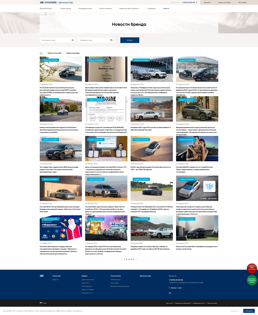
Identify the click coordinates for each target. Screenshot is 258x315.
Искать (130, 40)
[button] (184, 2)
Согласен (249, 311)
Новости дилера (73, 53)
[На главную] (48, 2)
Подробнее (234, 311)
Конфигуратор (65, 8)
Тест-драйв (242, 2)
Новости (166, 8)
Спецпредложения (85, 8)
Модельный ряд (45, 8)
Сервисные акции (88, 279)
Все (41, 53)
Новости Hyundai (54, 53)
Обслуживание (87, 286)
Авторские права (212, 303)
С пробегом (151, 8)
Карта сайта (169, 303)
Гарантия (85, 283)
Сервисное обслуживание (128, 8)
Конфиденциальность (199, 303)
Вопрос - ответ (176, 288)
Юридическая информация (182, 303)
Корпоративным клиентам (120, 286)
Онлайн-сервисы (105, 8)
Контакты (207, 2)
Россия (45, 303)
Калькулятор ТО (87, 293)
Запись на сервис (224, 2)
